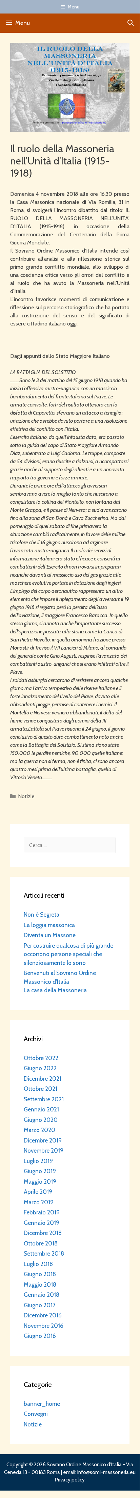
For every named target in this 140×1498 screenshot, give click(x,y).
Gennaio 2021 (41, 1109)
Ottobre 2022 (41, 1058)
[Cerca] (131, 23)
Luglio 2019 (38, 1161)
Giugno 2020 (41, 1119)
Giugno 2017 (40, 1305)
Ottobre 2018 (41, 1243)
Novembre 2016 (43, 1325)
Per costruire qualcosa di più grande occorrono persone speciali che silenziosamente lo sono (68, 954)
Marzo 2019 (39, 1202)
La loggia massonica (49, 925)
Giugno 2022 (40, 1068)
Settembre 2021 (44, 1099)
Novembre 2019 (43, 1150)
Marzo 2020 (39, 1130)
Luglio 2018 (38, 1264)
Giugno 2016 (40, 1336)
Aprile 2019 (38, 1191)
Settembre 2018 (44, 1253)
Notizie (26, 796)
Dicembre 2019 (43, 1140)
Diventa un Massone (50, 935)
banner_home (42, 1403)
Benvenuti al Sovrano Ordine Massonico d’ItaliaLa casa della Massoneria (60, 982)
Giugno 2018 (40, 1274)
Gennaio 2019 (41, 1222)
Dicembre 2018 (43, 1233)
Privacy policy (70, 1480)
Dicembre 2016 (43, 1315)
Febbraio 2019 (42, 1212)
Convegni (36, 1414)
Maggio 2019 (40, 1181)
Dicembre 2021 (42, 1078)
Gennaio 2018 (41, 1294)
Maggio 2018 (40, 1284)
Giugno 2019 (40, 1171)
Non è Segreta (41, 914)
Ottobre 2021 (40, 1088)
